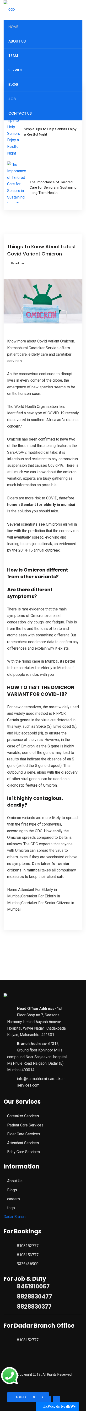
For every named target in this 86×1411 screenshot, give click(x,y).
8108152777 (27, 1245)
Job (12, 98)
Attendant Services (23, 1143)
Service (15, 70)
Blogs (12, 1190)
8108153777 (27, 1255)
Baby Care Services (23, 1152)
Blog (13, 84)
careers (13, 1199)
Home (13, 26)
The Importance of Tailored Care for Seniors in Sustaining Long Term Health (53, 187)
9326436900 (27, 1264)
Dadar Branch (15, 1216)
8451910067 (33, 1286)
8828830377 (34, 1307)
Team (13, 55)
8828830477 (34, 1296)
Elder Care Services (23, 1134)
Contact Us (20, 113)
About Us (17, 41)
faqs (11, 1208)
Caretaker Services (23, 1116)
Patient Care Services (25, 1125)
